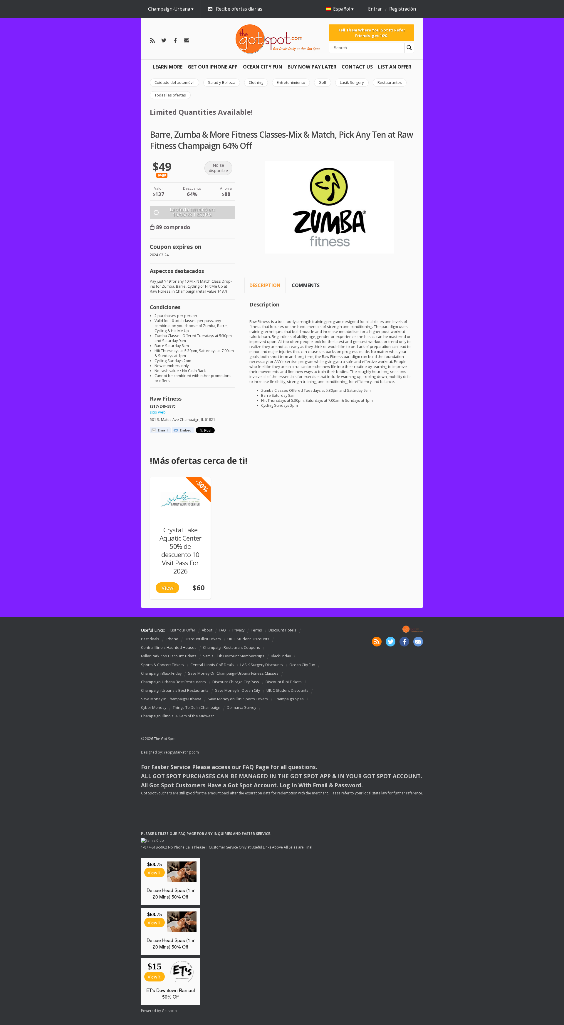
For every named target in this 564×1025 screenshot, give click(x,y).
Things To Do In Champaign (196, 707)
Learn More (167, 67)
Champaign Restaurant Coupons (231, 647)
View (167, 587)
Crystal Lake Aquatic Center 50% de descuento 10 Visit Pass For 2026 (180, 550)
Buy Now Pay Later (312, 67)
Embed (186, 430)
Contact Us (357, 67)
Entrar (375, 9)
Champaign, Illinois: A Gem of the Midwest (177, 716)
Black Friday (281, 656)
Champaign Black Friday (161, 673)
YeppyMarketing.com (181, 752)
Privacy (238, 630)
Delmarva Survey (241, 707)
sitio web (158, 412)
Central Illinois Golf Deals (212, 664)
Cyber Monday (153, 707)
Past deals (150, 638)
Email (163, 430)
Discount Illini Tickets (203, 638)
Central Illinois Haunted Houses (169, 647)
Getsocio (169, 1010)
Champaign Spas (289, 698)
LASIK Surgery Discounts (261, 664)
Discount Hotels (282, 630)
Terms (256, 630)
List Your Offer (182, 630)
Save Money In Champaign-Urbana (171, 698)
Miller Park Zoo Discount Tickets (169, 656)
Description (265, 285)
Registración (402, 9)
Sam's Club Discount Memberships (233, 656)
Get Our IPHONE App (213, 67)
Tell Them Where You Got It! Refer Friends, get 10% (371, 32)
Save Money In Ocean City (237, 690)
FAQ (222, 630)
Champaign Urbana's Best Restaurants (175, 690)
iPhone (172, 638)
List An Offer (394, 67)
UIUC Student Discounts (248, 638)
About (207, 630)
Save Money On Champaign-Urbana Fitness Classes (233, 673)
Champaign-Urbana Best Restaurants (173, 681)
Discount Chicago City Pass (235, 681)
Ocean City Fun (262, 67)
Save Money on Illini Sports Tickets (238, 698)
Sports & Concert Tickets (162, 664)
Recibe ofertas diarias (239, 9)
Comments (306, 285)
